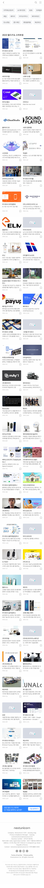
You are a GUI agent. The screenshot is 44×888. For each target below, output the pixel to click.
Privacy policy (28, 855)
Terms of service (16, 855)
